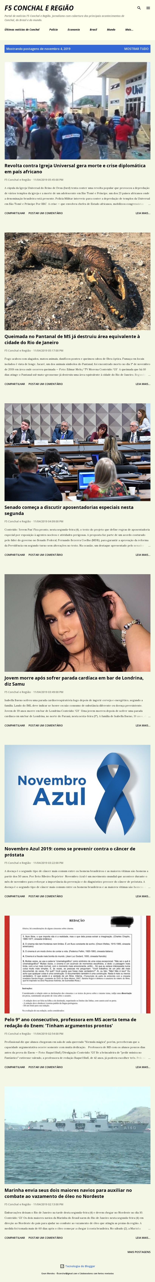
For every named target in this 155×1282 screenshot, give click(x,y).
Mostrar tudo (136, 49)
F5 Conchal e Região (39, 7)
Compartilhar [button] (15, 213)
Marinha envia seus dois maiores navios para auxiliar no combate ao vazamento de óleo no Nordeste (68, 1193)
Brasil (93, 29)
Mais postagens (139, 1252)
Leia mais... (143, 213)
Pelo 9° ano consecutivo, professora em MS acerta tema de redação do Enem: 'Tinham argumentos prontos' (70, 1022)
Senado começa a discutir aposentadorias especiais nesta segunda (69, 510)
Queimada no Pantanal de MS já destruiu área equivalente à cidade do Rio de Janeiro (72, 339)
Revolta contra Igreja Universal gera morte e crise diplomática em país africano (75, 168)
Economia (74, 29)
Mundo (111, 29)
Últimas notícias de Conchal (22, 29)
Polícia (53, 29)
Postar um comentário (46, 213)
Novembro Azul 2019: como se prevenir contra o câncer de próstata (70, 851)
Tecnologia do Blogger (79, 1266)
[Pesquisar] (139, 7)
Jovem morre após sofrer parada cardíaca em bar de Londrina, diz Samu (74, 681)
